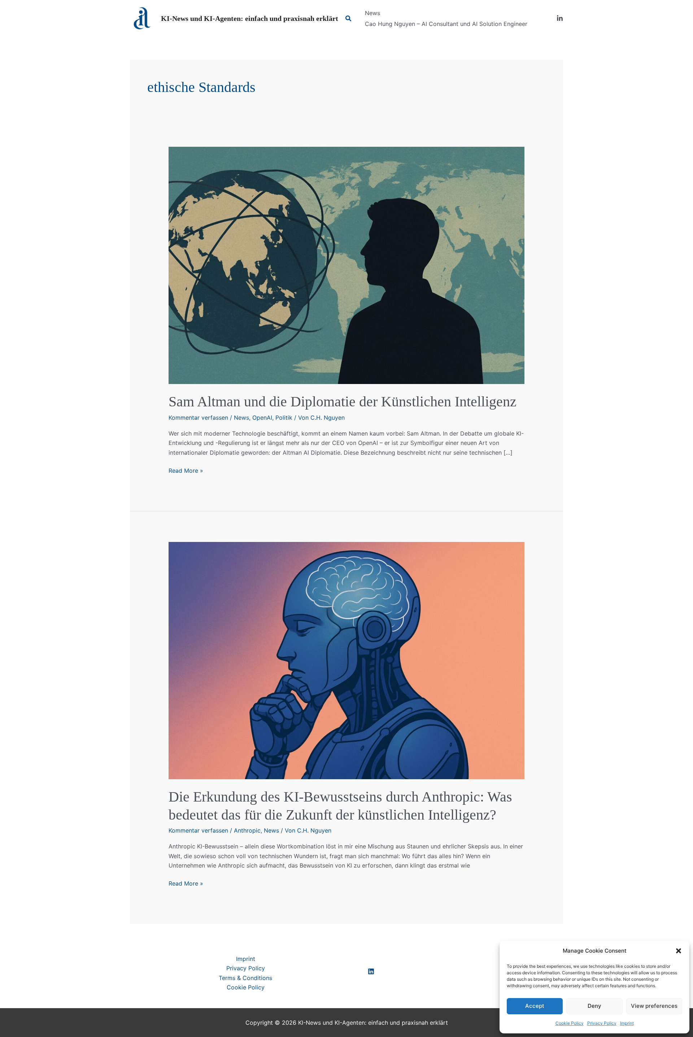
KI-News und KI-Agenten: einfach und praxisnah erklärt (249, 18)
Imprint (627, 1023)
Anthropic (247, 830)
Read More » (186, 471)
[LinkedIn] (560, 18)
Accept (534, 1005)
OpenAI (262, 417)
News (241, 417)
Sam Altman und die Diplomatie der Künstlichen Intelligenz (343, 401)
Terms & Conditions (245, 977)
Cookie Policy (569, 1023)
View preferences (654, 1005)
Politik (283, 417)
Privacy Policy (601, 1023)
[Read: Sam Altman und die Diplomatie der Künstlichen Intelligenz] (347, 265)
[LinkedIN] (371, 971)
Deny (594, 1005)
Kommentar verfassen (198, 417)
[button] (678, 950)
